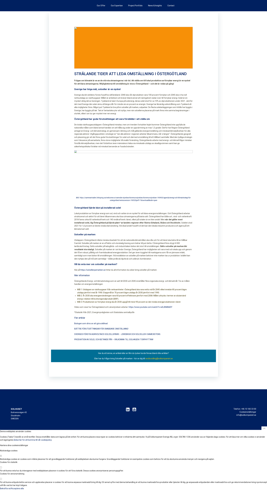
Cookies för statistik (8, 462)
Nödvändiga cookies (9, 451)
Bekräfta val (5, 488)
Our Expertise (117, 5)
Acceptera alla (17, 488)
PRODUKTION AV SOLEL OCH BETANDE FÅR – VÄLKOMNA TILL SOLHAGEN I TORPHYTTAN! (113, 339)
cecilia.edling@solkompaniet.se (159, 358)
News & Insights (155, 5)
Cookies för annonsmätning (12, 474)
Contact (170, 5)
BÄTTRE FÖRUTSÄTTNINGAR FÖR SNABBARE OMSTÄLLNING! (101, 329)
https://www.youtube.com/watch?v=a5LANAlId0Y (150, 307)
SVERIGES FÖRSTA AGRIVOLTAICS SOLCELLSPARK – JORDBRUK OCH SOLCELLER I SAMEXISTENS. (117, 334)
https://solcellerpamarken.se (93, 270)
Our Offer (101, 5)
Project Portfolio (135, 5)
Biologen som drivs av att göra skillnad (91, 323)
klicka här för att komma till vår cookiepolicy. (33, 440)
